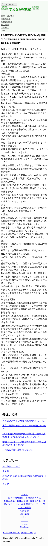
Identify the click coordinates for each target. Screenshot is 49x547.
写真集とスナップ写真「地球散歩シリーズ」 (24, 421)
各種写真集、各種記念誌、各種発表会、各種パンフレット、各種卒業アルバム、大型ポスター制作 (24, 504)
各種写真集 (6, 19)
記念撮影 (24, 511)
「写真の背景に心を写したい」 (17, 450)
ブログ (4, 30)
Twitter (25, 524)
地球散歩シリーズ (11, 466)
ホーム (24, 494)
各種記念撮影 (7, 22)
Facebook (24, 527)
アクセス (5, 28)
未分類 (5, 471)
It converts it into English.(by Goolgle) (19, 532)
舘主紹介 (5, 25)
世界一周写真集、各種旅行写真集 (24, 498)
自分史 (5, 484)
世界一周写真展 (7, 16)
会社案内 (24, 514)
